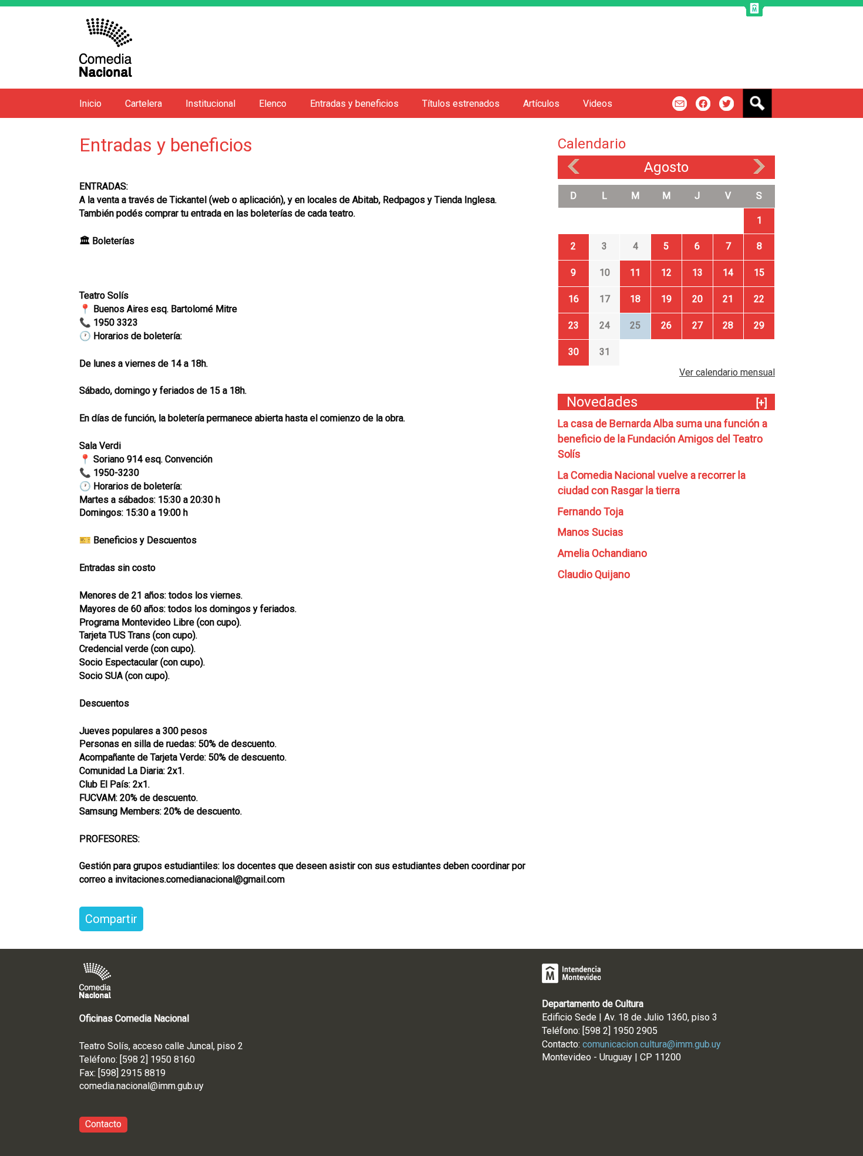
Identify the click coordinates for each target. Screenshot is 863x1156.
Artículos (541, 103)
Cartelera (143, 103)
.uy (198, 1085)
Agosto (666, 167)
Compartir (111, 919)
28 (728, 325)
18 (635, 299)
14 (728, 272)
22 (759, 299)
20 (697, 299)
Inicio (90, 103)
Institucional (210, 103)
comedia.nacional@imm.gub (136, 1085)
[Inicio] (105, 47)
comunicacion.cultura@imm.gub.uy (651, 1044)
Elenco (272, 103)
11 (635, 272)
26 (666, 325)
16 (573, 299)
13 (697, 272)
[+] (761, 403)
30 (573, 351)
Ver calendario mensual (727, 372)
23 (573, 325)
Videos (597, 103)
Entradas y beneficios (354, 103)
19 (666, 299)
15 (759, 272)
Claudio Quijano (594, 574)
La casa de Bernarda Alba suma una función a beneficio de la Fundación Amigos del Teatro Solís (662, 438)
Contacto (103, 1124)
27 (697, 325)
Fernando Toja (590, 511)
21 (728, 299)
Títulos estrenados (461, 103)
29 (759, 325)
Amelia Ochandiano (602, 553)
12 (666, 272)
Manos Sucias (590, 532)
